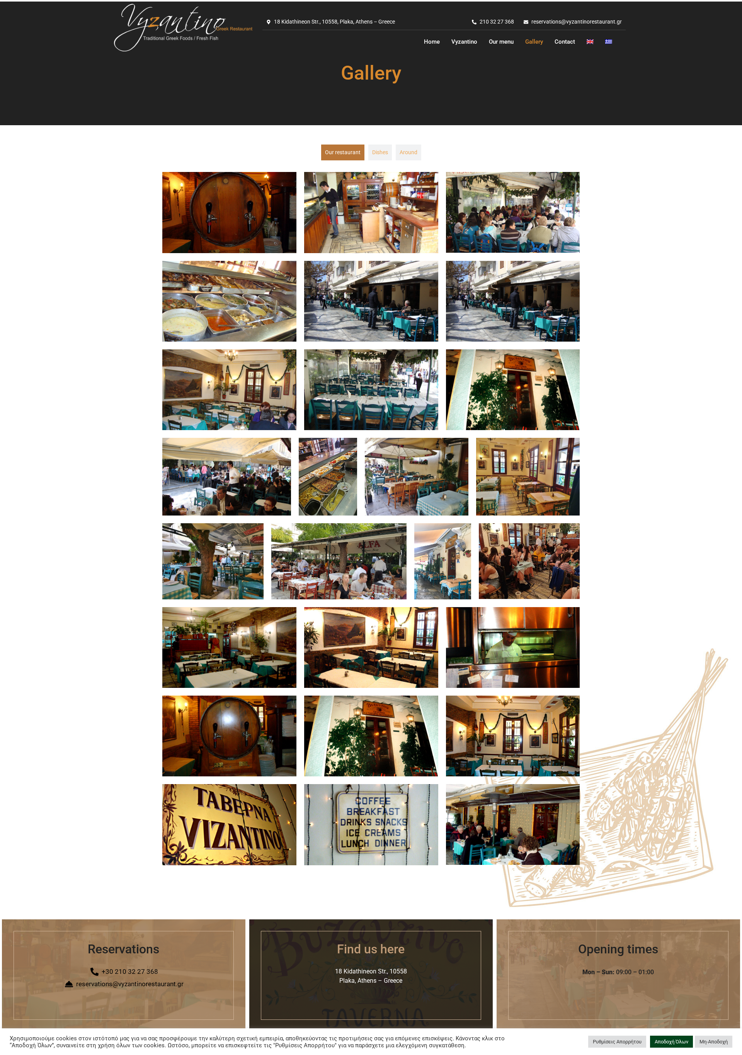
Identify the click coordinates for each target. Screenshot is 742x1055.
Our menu (501, 41)
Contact (565, 41)
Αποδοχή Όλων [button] (671, 1042)
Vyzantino (464, 41)
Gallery (534, 41)
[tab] (342, 152)
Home (432, 41)
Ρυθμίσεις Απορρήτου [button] (617, 1042)
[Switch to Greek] (608, 41)
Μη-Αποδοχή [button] (713, 1042)
